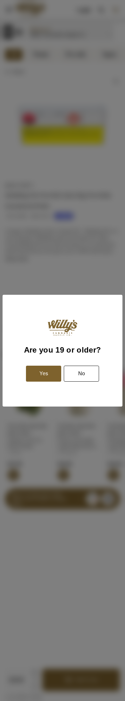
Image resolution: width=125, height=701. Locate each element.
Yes (43, 373)
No (81, 373)
